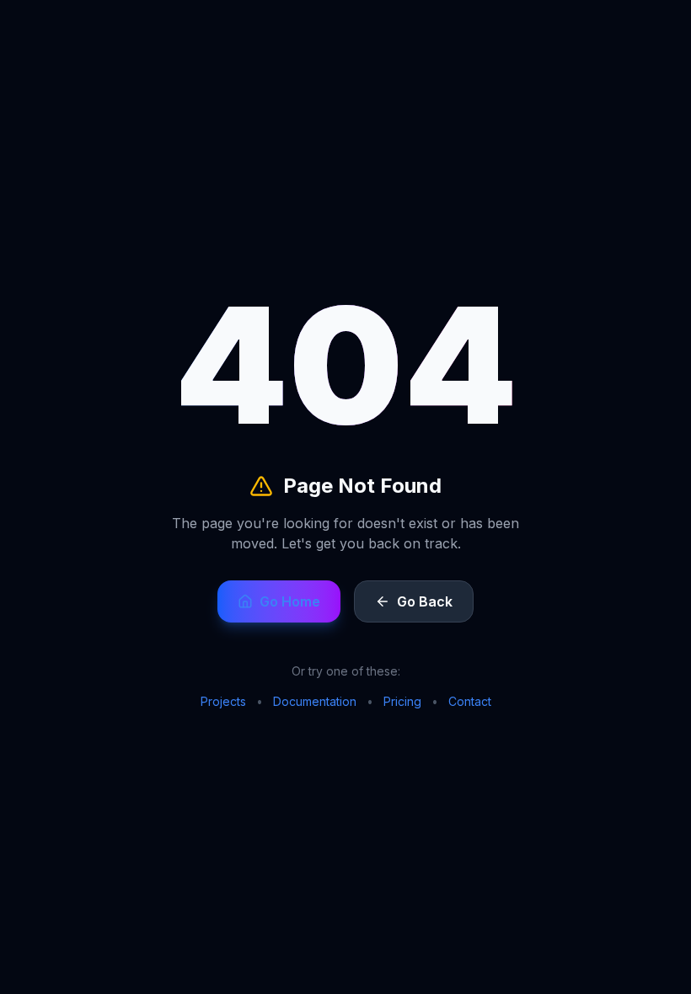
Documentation (314, 701)
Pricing (402, 701)
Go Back (425, 601)
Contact (469, 701)
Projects (223, 701)
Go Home (290, 601)
